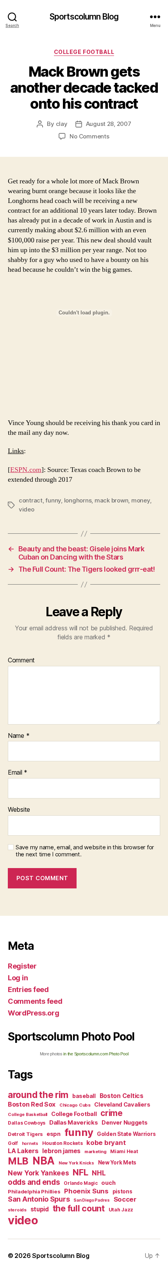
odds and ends (34, 1182)
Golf (13, 1143)
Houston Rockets (62, 1143)
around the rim (38, 1094)
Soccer (125, 1199)
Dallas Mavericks (73, 1122)
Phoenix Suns (86, 1191)
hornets (30, 1143)
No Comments (89, 136)
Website (19, 809)
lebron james (61, 1151)
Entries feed (28, 989)
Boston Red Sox (31, 1104)
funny (53, 500)
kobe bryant (105, 1142)
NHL (98, 1173)
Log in (18, 978)
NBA (43, 1161)
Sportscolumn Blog (84, 17)
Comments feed (35, 1001)
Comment (21, 660)
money (140, 500)
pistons (122, 1191)
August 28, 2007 (108, 123)
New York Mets (117, 1162)
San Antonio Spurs (39, 1199)
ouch (108, 1182)
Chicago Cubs (75, 1105)
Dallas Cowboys (26, 1123)
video (26, 509)
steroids (17, 1210)
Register (22, 966)
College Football (84, 51)
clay (62, 123)
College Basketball (27, 1114)
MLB (18, 1161)
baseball (84, 1096)
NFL (80, 1172)
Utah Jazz (121, 1210)
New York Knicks (76, 1163)
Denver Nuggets (124, 1122)
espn (53, 1133)
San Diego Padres (91, 1200)
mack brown (111, 500)
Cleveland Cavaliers (122, 1104)
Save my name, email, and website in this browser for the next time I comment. (85, 851)
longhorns (78, 500)
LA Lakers (23, 1151)
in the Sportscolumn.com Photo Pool (95, 1053)
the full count (80, 1208)
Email (17, 772)
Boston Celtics (121, 1096)
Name (18, 735)
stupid (39, 1209)
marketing (95, 1151)
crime (111, 1113)
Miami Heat (124, 1151)
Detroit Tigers (25, 1134)
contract (31, 500)
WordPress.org (33, 1013)
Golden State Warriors (126, 1134)
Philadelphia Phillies (34, 1191)
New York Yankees (38, 1173)
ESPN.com (25, 469)
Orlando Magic (81, 1183)
